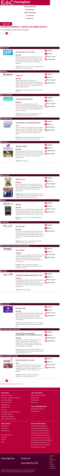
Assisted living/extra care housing (10, 397)
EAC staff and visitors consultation (40, 444)
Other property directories (8, 419)
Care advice (4, 428)
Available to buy (5, 407)
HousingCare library (6, 434)
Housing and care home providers (10, 411)
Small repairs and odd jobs (38, 395)
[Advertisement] (30, 41)
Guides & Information (30, 12)
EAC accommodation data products (40, 435)
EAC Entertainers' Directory (38, 447)
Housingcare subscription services (40, 437)
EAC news (3, 437)
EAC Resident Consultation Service (40, 442)
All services (34, 402)
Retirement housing (6, 395)
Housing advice (5, 426)
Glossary (3, 439)
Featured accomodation (7, 416)
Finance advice (5, 430)
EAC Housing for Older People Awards (41, 440)
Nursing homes (35, 411)
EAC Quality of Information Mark (40, 430)
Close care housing (6, 402)
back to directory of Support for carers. (12, 384)
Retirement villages (6, 400)
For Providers (30, 15)
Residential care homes (37, 409)
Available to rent (5, 404)
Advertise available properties (39, 428)
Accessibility (52, 455)
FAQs (2, 442)
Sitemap (51, 461)
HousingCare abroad (6, 414)
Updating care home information (40, 433)
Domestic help (35, 397)
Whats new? (30, 18)
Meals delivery (35, 400)
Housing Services (30, 9)
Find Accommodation (30, 6)
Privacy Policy (52, 466)
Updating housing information (39, 426)
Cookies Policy (52, 468)
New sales (4, 409)
